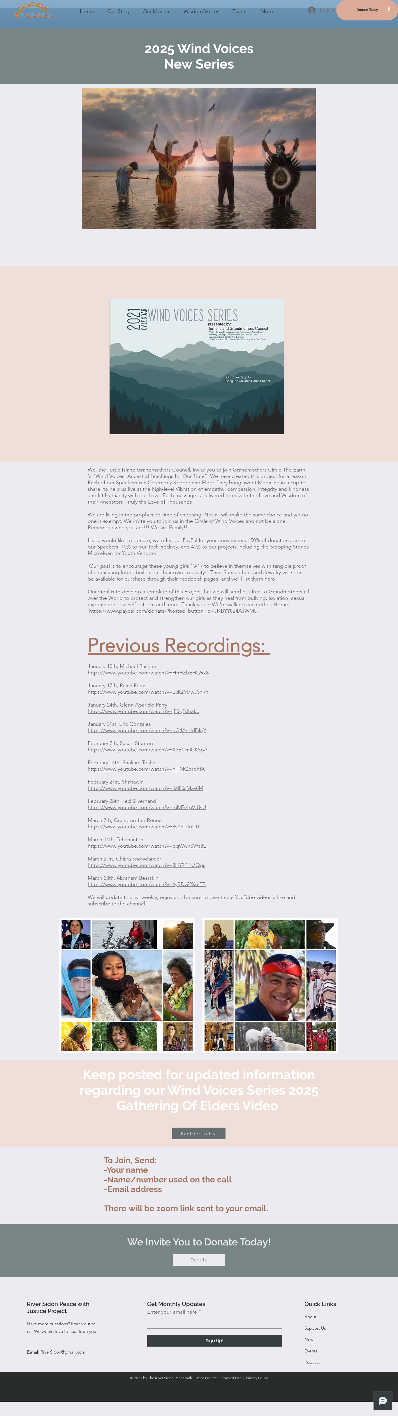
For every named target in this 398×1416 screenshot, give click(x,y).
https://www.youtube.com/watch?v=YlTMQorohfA (146, 769)
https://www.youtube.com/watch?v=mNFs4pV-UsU (147, 807)
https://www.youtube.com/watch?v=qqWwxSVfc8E (147, 846)
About (310, 1316)
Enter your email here (172, 1312)
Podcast (312, 1362)
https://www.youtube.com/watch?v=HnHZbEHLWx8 (148, 673)
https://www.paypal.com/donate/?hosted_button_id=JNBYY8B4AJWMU (173, 611)
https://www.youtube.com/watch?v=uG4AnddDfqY (147, 730)
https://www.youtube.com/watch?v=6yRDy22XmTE (147, 884)
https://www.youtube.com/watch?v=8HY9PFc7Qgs (146, 865)
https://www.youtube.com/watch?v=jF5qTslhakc (143, 711)
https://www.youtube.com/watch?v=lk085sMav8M (145, 788)
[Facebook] (389, 9)
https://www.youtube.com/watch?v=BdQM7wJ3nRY (148, 692)
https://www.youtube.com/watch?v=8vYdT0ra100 (144, 826)
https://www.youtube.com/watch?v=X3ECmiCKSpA (147, 749)
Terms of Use (231, 1378)
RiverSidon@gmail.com (62, 1352)
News (309, 1339)
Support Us (315, 1328)
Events (310, 1351)
